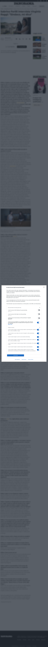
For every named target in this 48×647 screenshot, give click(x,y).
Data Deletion (17, 359)
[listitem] (24, 307)
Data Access (24, 359)
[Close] (44, 287)
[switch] (38, 310)
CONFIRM (15, 355)
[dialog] (24, 323)
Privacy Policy (30, 359)
